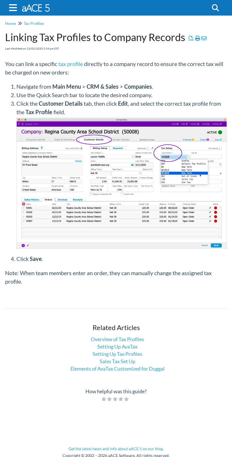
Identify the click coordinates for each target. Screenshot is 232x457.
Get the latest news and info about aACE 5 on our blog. (116, 448)
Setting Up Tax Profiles (117, 354)
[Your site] (36, 5)
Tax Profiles (34, 23)
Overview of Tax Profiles (117, 339)
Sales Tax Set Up (117, 361)
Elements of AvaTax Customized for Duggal (117, 368)
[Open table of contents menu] (14, 7)
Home (10, 23)
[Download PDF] (191, 38)
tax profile (70, 63)
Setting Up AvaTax (117, 346)
